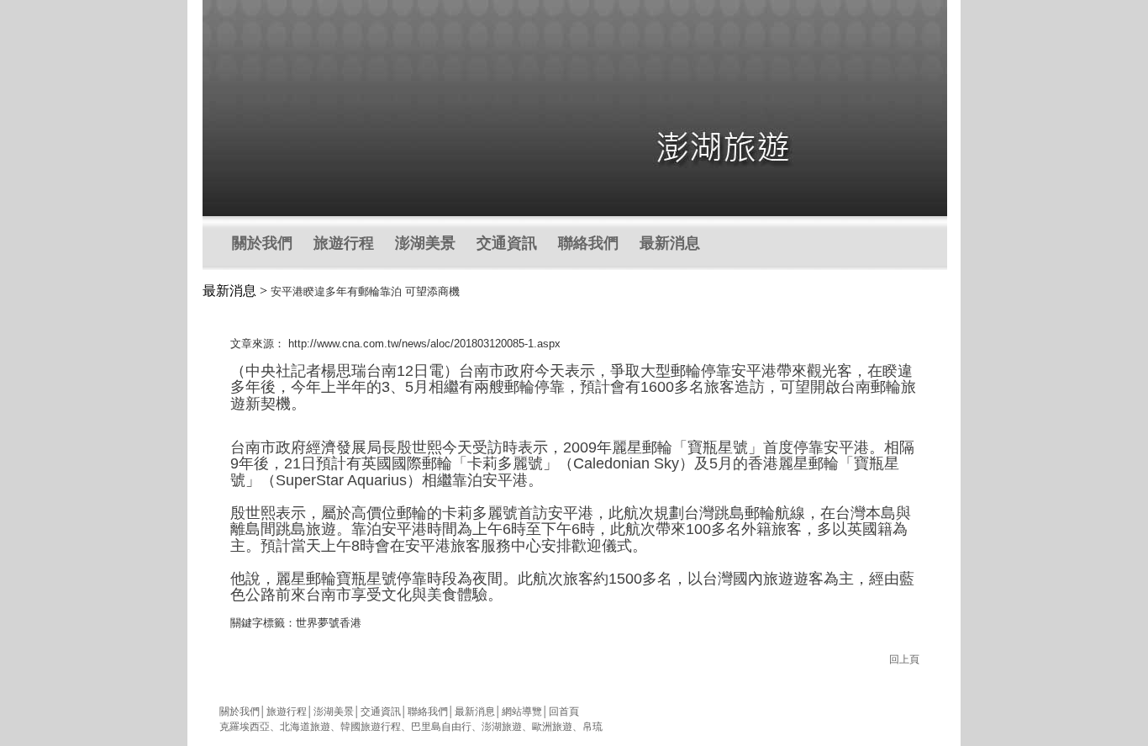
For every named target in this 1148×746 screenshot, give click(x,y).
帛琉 (592, 727)
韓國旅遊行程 (370, 727)
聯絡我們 (588, 243)
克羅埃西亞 (244, 727)
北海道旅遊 (305, 727)
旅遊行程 (343, 243)
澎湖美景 (425, 243)
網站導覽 (522, 711)
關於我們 (262, 243)
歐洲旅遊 (552, 727)
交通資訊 (507, 243)
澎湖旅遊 (502, 727)
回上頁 (904, 659)
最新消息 (670, 243)
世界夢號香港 (328, 622)
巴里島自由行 (441, 727)
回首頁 (564, 711)
